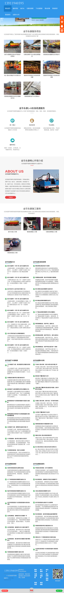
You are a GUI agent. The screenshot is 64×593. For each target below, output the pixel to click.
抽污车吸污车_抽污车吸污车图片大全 (16, 289)
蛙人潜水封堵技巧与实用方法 (12, 75)
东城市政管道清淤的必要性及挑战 (15, 467)
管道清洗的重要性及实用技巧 (51, 54)
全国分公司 (16, 14)
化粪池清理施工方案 (51, 231)
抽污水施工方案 (12, 231)
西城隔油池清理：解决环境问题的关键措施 (45, 277)
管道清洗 (7, 14)
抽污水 (22, 8)
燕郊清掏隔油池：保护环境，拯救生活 (44, 323)
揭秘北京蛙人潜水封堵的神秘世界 (43, 435)
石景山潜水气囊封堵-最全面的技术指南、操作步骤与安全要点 (47, 388)
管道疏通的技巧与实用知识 (32, 96)
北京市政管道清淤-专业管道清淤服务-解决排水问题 (18, 503)
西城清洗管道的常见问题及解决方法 (44, 525)
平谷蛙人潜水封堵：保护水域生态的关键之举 (46, 364)
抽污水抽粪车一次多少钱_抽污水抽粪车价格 (18, 265)
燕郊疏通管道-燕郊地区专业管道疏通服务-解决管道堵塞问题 (18, 414)
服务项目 (15, 8)
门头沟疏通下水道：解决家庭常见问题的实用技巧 (18, 365)
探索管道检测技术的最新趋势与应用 (44, 423)
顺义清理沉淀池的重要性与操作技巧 (44, 289)
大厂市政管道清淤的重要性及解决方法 (16, 479)
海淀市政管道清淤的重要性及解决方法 (16, 491)
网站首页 (7, 8)
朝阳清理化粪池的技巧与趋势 (42, 265)
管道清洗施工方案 (12, 252)
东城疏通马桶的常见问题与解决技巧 (16, 377)
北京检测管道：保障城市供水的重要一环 (17, 515)
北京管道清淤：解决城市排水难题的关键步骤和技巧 (18, 539)
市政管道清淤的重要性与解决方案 (15, 552)
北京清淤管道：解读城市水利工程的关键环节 (18, 527)
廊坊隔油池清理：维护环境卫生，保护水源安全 (46, 335)
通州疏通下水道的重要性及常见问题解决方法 (18, 389)
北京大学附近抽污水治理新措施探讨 (16, 333)
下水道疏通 (39, 8)
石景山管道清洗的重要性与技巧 (43, 491)
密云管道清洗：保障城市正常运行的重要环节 (46, 479)
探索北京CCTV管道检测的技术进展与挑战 (45, 537)
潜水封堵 (47, 8)
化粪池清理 (30, 8)
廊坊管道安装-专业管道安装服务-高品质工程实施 (18, 401)
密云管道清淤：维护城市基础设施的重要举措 (46, 514)
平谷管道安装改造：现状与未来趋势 (16, 450)
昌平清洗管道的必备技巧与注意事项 (44, 502)
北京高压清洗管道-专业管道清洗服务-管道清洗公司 (46, 549)
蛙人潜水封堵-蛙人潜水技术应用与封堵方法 (46, 446)
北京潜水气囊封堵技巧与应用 (42, 412)
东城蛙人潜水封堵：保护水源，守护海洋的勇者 (46, 400)
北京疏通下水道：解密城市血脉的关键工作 (17, 427)
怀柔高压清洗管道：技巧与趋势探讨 (44, 467)
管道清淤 (55, 8)
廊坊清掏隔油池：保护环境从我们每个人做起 (46, 346)
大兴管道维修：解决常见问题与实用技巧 (17, 438)
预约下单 (59, 590)
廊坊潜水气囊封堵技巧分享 (41, 376)
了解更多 (10, 197)
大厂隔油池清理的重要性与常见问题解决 (45, 312)
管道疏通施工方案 (32, 231)
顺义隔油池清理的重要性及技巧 (43, 300)
